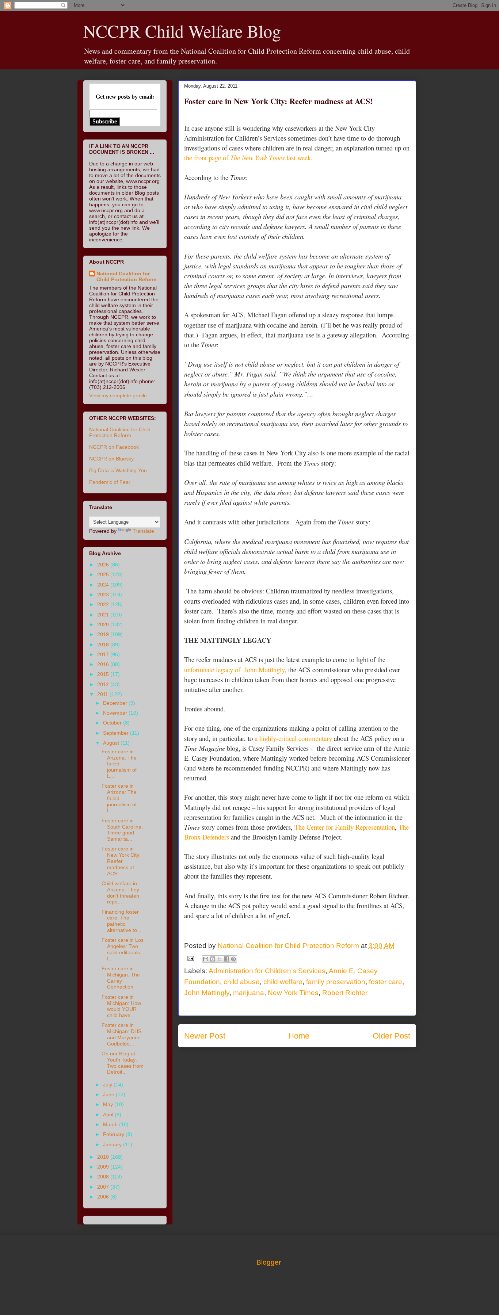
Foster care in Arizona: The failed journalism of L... (119, 764)
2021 (103, 615)
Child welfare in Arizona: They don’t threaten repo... (120, 892)
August (112, 743)
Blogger (268, 1262)
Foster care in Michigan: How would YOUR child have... (121, 1006)
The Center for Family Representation (344, 827)
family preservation (335, 982)
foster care (385, 982)
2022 (103, 604)
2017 (103, 654)
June (109, 1094)
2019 (103, 634)
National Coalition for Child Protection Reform (126, 276)
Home (298, 1035)
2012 (103, 684)
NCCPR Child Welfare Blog (182, 30)
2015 (103, 674)
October (113, 723)
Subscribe (104, 121)
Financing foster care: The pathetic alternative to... (121, 921)
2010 (103, 1157)
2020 (103, 624)
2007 (103, 1187)
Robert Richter (344, 993)
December (116, 703)
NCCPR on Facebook (114, 447)
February (114, 1134)
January (113, 1144)
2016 (103, 664)
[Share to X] (219, 959)
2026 (103, 564)
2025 (103, 574)
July (108, 1084)
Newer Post (204, 1035)
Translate (143, 531)
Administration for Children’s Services (267, 971)
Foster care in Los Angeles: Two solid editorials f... (123, 949)
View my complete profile (118, 395)
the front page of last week (247, 157)
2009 (103, 1167)
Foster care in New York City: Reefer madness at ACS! (121, 861)
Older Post (391, 1035)
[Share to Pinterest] (233, 959)
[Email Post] (190, 958)
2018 (103, 644)
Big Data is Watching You (118, 470)
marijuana (248, 993)
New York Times (293, 993)
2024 (103, 585)
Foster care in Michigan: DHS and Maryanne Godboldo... (121, 1034)
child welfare (282, 982)
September (116, 733)
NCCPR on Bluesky (111, 459)
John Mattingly (206, 993)
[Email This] (205, 959)
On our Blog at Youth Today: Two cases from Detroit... (123, 1063)
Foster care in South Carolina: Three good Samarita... (122, 830)
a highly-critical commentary (293, 738)
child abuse (242, 982)
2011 (103, 694)
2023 (103, 594)
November (116, 713)
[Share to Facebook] (226, 959)
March (111, 1124)
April (109, 1114)
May (108, 1104)
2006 (103, 1197)
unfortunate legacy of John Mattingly (234, 669)
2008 (103, 1177)
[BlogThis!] (212, 959)
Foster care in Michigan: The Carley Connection (121, 978)
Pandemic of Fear (109, 482)
